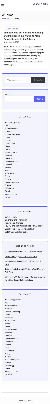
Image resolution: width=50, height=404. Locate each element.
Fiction (7, 149)
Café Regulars (11, 217)
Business (8, 131)
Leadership (9, 158)
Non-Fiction (9, 173)
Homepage (6, 19)
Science (8, 185)
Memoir (8, 167)
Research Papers (12, 182)
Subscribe (38, 80)
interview (8, 155)
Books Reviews (11, 128)
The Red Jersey (35, 251)
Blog (6, 125)
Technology (9, 188)
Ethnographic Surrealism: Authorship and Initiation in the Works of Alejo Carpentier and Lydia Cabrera (23, 36)
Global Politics (11, 152)
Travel (7, 191)
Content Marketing (12, 134)
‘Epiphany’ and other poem (16, 219)
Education (9, 140)
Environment (10, 143)
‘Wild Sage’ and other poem (16, 231)
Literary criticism (12, 28)
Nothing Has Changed (14, 222)
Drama (7, 137)
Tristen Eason (10, 256)
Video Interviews (11, 194)
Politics (8, 179)
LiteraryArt (9, 164)
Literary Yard (40, 3)
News (7, 170)
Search (7, 94)
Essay (7, 146)
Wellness (8, 197)
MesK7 (30, 401)
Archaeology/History (13, 122)
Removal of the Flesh (28, 256)
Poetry (7, 176)
